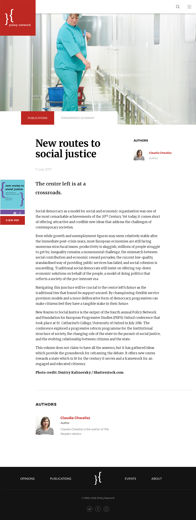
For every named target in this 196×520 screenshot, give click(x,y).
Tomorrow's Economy (78, 117)
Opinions (27, 478)
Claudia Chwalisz (160, 153)
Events (130, 478)
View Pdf (12, 220)
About (156, 478)
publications (37, 117)
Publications (60, 478)
